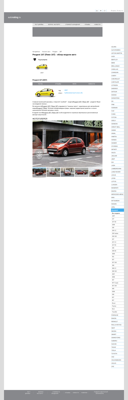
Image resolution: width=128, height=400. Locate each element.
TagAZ (113, 347)
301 (113, 256)
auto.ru (14, 17)
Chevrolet (115, 79)
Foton (113, 117)
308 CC (114, 268)
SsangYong (115, 337)
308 (113, 265)
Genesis (114, 124)
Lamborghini (116, 168)
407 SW (114, 285)
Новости (97, 24)
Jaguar (114, 156)
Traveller (114, 312)
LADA (113, 165)
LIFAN (113, 178)
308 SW (114, 271)
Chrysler (115, 82)
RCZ (113, 309)
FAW (112, 104)
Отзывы (87, 24)
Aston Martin (116, 53)
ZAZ (112, 366)
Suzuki (113, 344)
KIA (112, 162)
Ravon (113, 318)
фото (74, 84)
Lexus (113, 175)
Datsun (114, 91)
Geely (113, 120)
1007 (113, 216)
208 (113, 248)
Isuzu (113, 152)
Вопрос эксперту (54, 24)
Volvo (113, 363)
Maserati (114, 188)
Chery (113, 75)
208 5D (114, 251)
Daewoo (114, 88)
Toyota (114, 353)
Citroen (114, 85)
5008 (113, 291)
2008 (113, 224)
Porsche (114, 315)
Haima (113, 130)
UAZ (112, 357)
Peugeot (114, 210)
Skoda (113, 331)
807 (113, 300)
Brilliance (115, 66)
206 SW (114, 236)
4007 (113, 274)
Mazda (113, 191)
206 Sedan (115, 233)
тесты (40, 84)
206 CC (114, 230)
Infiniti (114, 149)
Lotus (113, 181)
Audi (113, 56)
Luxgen (114, 184)
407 (113, 280)
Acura (113, 47)
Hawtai (114, 136)
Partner (114, 306)
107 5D (114, 222)
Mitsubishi (115, 201)
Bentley (114, 59)
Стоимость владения (72, 24)
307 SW (114, 262)
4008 (113, 277)
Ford (113, 114)
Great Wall (115, 127)
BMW (113, 63)
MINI (112, 197)
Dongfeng (115, 98)
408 (113, 288)
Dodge (113, 95)
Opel (113, 207)
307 (113, 259)
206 (113, 227)
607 (113, 297)
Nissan (113, 204)
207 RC (114, 245)
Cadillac (114, 69)
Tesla (113, 350)
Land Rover (115, 172)
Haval (113, 133)
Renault (114, 321)
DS (112, 101)
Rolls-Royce (116, 325)
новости (91, 84)
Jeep (113, 159)
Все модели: (116, 213)
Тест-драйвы (39, 24)
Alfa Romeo (115, 50)
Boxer (113, 303)
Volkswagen (116, 360)
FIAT (112, 111)
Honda (113, 140)
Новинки (84, 392)
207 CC (114, 242)
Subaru (114, 341)
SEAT (113, 328)
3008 (113, 254)
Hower (114, 143)
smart (113, 334)
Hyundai (114, 146)
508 (113, 294)
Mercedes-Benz (117, 194)
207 (113, 239)
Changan (114, 72)
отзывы (58, 84)
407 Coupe (115, 283)
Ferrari (114, 108)
